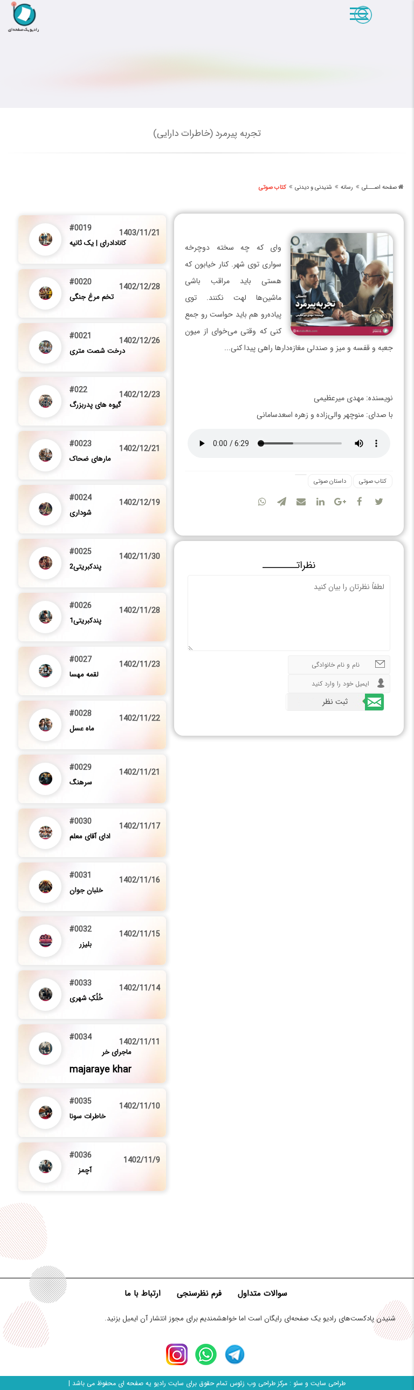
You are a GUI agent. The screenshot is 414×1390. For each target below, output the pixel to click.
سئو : (295, 1383)
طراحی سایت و (324, 1383)
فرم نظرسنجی (199, 1293)
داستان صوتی (330, 481)
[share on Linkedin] (320, 500)
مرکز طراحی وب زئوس (258, 1383)
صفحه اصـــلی (379, 187)
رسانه (347, 187)
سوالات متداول (262, 1293)
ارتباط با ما (143, 1293)
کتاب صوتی (272, 187)
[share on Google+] (340, 500)
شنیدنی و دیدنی (313, 187)
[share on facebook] (359, 500)
